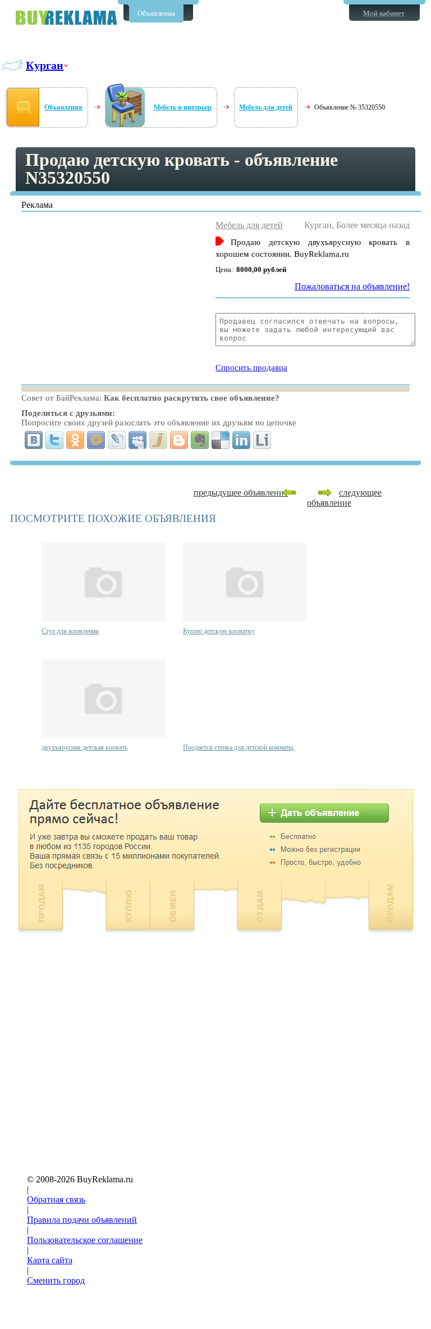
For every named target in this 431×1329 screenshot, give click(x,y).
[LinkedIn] (241, 440)
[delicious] (220, 440)
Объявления (156, 13)
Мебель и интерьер (183, 107)
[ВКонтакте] (34, 440)
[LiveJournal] (117, 440)
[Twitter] (54, 440)
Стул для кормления (70, 631)
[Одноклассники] (75, 440)
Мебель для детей (265, 107)
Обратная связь (56, 1199)
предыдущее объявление (241, 492)
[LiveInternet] (262, 440)
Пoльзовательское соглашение (85, 1240)
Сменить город (56, 1280)
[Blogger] (179, 440)
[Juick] (158, 440)
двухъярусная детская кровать (84, 747)
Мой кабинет (384, 13)
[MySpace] (137, 440)
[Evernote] (200, 440)
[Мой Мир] (96, 440)
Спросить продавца (251, 367)
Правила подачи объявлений (82, 1219)
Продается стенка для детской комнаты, (239, 747)
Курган (44, 65)
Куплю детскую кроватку (219, 631)
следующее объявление (344, 497)
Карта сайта (49, 1260)
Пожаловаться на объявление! (352, 286)
